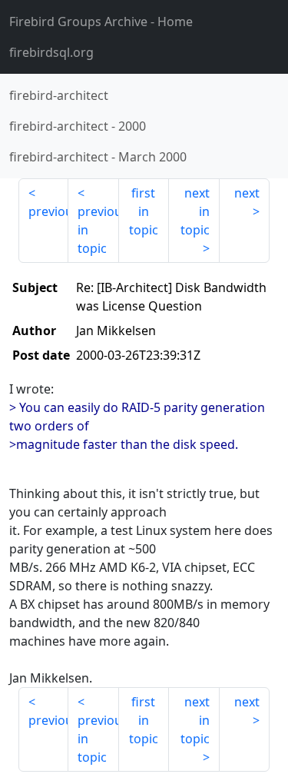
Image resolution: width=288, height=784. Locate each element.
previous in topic (98, 230)
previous (48, 211)
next (247, 192)
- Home (101, 21)
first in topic (143, 211)
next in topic (195, 211)
